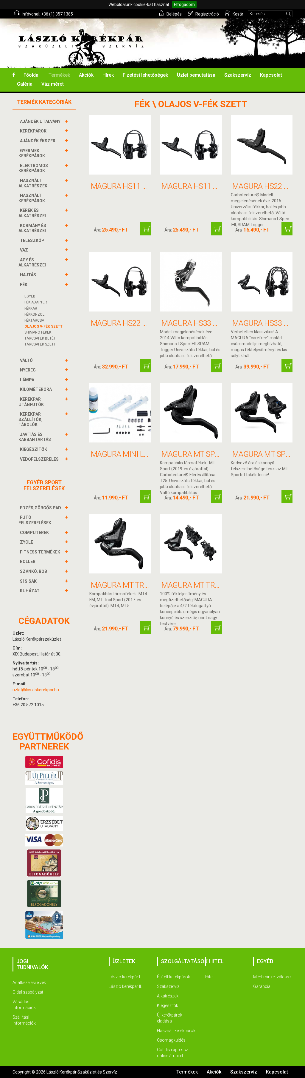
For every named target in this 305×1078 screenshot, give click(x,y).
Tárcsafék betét (40, 338)
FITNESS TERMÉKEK (40, 552)
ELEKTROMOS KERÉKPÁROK (33, 168)
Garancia (261, 986)
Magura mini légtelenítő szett (150, 454)
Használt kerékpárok (176, 1030)
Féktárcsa (34, 320)
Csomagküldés (171, 1040)
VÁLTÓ (26, 360)
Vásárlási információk (24, 1004)
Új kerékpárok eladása (169, 1018)
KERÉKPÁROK (33, 131)
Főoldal (32, 75)
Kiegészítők (167, 1005)
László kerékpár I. (125, 976)
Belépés (174, 14)
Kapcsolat (271, 75)
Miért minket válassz (272, 976)
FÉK (23, 284)
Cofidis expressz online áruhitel (172, 1052)
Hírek (108, 75)
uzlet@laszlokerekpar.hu (36, 689)
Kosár (237, 14)
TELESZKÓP (32, 240)
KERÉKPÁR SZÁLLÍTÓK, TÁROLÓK (30, 419)
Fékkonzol (34, 314)
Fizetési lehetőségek (145, 75)
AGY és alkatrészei (32, 262)
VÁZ (24, 250)
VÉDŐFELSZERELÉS (39, 459)
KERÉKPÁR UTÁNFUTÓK (31, 402)
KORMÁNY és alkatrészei (32, 228)
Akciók (86, 75)
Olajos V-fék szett (43, 326)
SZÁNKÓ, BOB (33, 571)
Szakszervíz (237, 75)
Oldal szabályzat (28, 992)
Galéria (24, 84)
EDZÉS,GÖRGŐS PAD (40, 507)
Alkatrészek (167, 996)
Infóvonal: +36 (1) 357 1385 (47, 14)
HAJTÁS (28, 274)
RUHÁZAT (30, 590)
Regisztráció (206, 14)
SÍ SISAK (28, 581)
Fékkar (30, 308)
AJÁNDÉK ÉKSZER (37, 140)
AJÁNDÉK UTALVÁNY (40, 121)
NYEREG (28, 370)
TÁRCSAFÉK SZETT (40, 344)
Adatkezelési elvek (29, 982)
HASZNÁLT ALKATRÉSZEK (32, 183)
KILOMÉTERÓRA (36, 389)
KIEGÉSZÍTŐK (33, 449)
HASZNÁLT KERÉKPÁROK (31, 198)
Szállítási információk (24, 1020)
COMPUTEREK (34, 532)
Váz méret (52, 84)
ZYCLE (26, 542)
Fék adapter (35, 302)
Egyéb (29, 296)
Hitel (209, 976)
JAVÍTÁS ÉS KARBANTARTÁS (34, 437)
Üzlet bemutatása (196, 75)
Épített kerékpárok (173, 976)
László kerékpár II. (125, 986)
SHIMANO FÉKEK (37, 332)
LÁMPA (27, 379)
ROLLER (27, 561)
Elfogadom (184, 4)
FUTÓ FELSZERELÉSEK (34, 520)
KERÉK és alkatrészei (32, 213)
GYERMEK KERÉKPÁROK (31, 153)
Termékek (59, 75)
